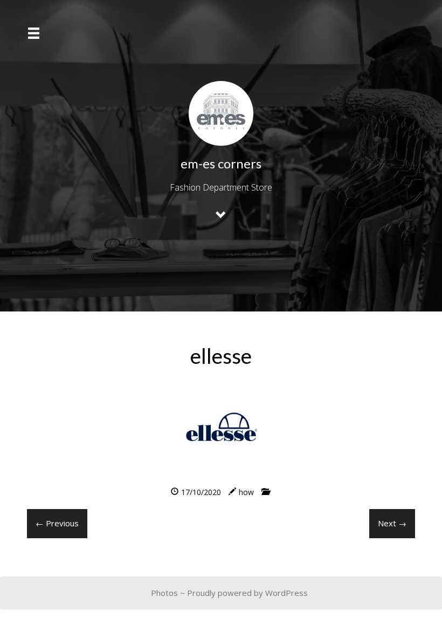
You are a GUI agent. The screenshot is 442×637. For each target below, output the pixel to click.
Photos (164, 592)
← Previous (57, 523)
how (246, 492)
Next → (392, 523)
